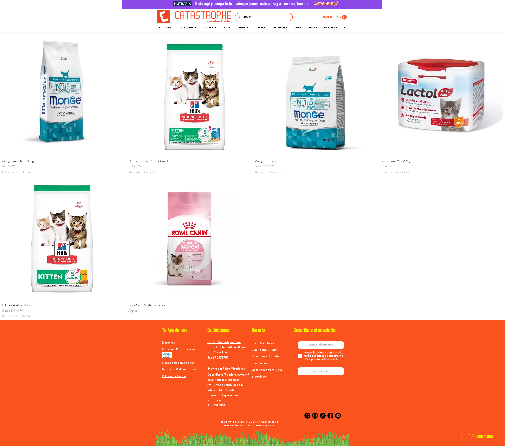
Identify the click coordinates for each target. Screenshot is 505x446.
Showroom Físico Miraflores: (226, 368)
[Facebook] (330, 416)
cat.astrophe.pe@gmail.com (226, 347)
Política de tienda (174, 376)
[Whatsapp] (307, 416)
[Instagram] (315, 416)
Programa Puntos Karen (178, 349)
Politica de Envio (23, 172)
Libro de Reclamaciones (178, 363)
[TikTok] (323, 416)
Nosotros (168, 342)
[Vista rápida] (63, 95)
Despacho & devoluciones (179, 369)
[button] (342, 17)
